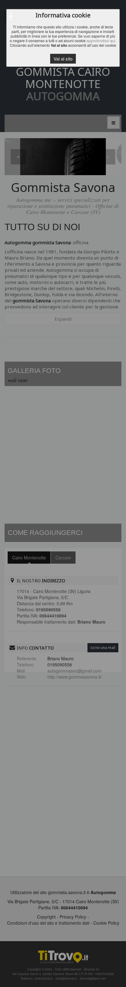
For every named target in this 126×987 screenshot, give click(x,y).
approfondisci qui (101, 40)
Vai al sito (63, 58)
